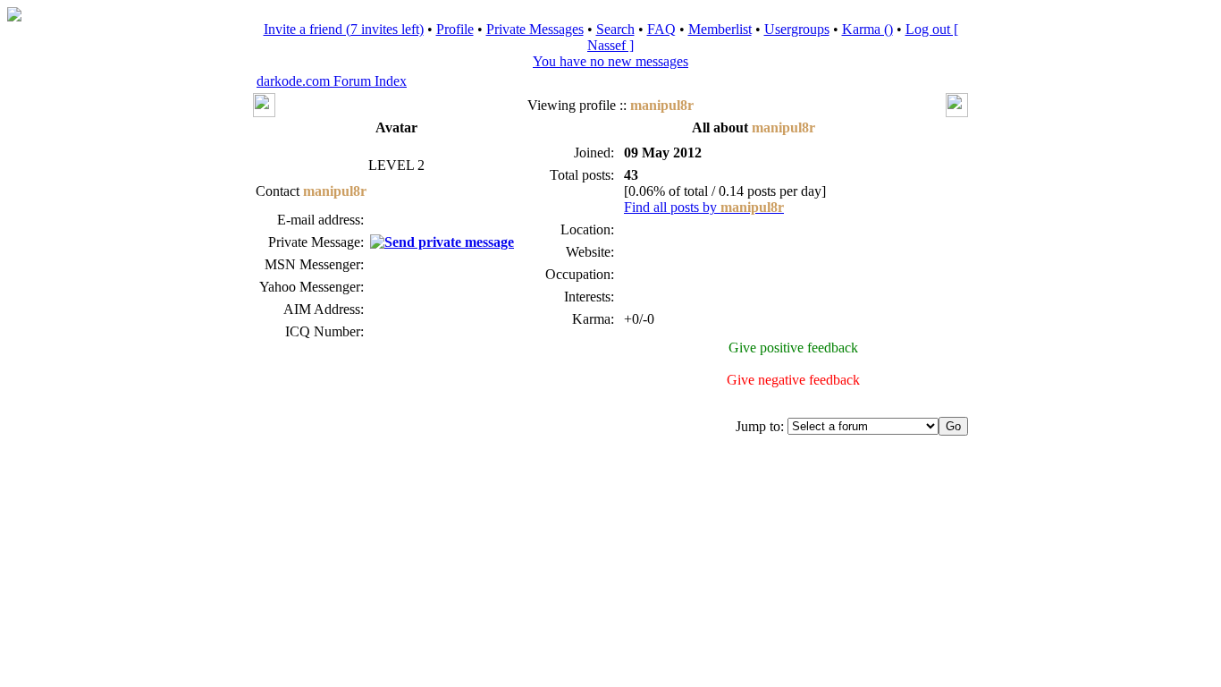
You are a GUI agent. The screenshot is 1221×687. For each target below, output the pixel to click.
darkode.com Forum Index (332, 81)
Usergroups (796, 29)
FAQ (661, 29)
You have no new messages (610, 61)
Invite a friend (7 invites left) (344, 29)
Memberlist (720, 29)
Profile (455, 29)
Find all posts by (704, 207)
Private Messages (535, 29)
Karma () (867, 29)
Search (615, 29)
